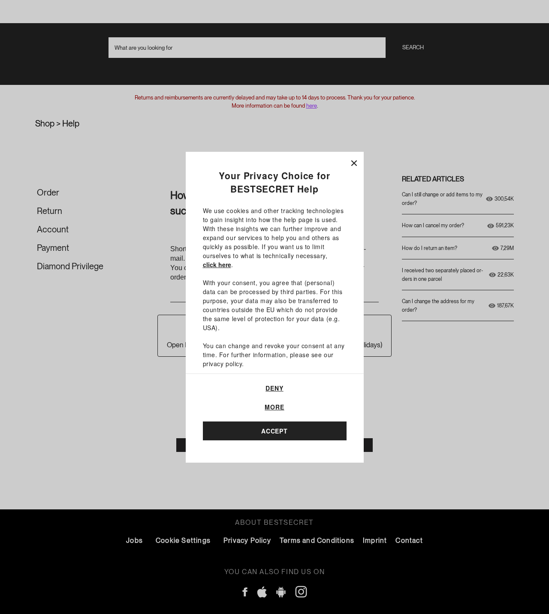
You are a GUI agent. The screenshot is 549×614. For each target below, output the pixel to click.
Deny (274, 388)
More (274, 407)
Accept (274, 431)
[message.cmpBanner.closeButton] (354, 161)
